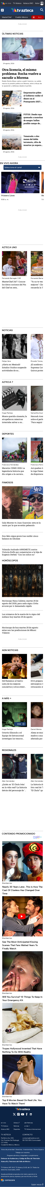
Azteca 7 (7, 382)
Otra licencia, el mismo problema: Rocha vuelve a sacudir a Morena (21, 74)
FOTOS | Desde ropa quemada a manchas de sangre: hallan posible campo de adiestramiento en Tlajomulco (33, 119)
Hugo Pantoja (7, 413)
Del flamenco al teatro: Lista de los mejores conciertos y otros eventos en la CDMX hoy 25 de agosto (14, 683)
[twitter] (14, 1115)
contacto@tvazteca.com (30, 1138)
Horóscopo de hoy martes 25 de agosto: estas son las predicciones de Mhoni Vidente (20, 630)
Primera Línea (8, 195)
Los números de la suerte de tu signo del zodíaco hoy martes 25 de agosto (21, 615)
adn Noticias (10, 650)
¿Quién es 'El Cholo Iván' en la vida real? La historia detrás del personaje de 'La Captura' (14, 787)
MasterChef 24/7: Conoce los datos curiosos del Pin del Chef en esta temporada (14, 284)
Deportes (8, 433)
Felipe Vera (6, 361)
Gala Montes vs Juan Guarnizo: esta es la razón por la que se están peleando (21, 524)
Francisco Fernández (10, 465)
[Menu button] (2, 10)
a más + (6, 698)
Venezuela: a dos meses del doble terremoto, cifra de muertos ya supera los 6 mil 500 (32, 141)
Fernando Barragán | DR (11, 278)
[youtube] (22, 1115)
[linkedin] (30, 1115)
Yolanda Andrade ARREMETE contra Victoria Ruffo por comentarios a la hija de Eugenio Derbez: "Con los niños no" (22, 552)
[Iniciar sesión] (42, 3)
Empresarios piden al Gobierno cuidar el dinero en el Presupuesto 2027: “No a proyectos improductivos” (33, 97)
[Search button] (42, 10)
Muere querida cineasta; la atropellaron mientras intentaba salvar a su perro (14, 419)
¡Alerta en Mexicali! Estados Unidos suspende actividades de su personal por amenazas (14, 367)
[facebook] (26, 1115)
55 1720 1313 (26, 1140)
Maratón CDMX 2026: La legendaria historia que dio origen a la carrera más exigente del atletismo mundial (13, 471)
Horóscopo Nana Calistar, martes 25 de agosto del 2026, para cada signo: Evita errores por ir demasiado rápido (20, 603)
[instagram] (18, 1115)
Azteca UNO (9, 247)
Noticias (7, 330)
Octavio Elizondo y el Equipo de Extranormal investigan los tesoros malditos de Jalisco (13, 735)
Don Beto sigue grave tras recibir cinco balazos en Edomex (20, 537)
